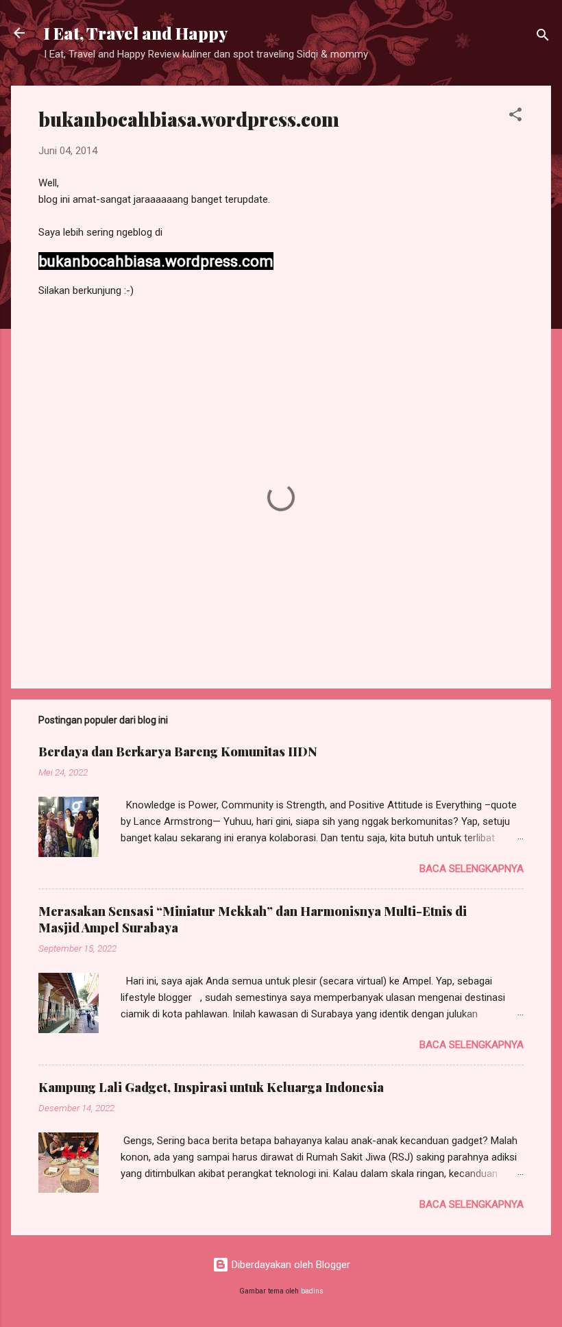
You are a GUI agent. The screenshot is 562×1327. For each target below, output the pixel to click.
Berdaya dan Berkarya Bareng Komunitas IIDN (177, 751)
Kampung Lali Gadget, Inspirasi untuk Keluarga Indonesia (211, 1087)
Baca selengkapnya (471, 869)
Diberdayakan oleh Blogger (289, 1264)
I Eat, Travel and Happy (136, 33)
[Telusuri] (543, 37)
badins (312, 1291)
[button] (515, 116)
